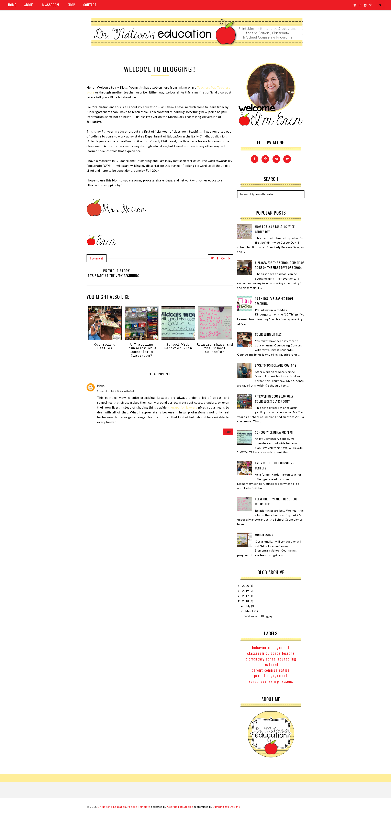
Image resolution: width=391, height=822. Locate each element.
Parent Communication (271, 670)
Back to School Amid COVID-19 (275, 365)
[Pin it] (229, 258)
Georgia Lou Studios (180, 806)
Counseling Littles (268, 334)
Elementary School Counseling (270, 659)
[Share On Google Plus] (223, 258)
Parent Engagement (271, 675)
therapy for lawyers (182, 407)
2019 (246, 590)
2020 (246, 585)
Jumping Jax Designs (226, 806)
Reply (228, 431)
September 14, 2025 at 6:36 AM (115, 390)
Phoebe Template (138, 806)
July (248, 606)
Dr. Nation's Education (112, 806)
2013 (246, 601)
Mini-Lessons (264, 535)
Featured (270, 664)
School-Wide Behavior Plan (274, 432)
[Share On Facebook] (218, 258)
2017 (246, 596)
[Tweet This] (212, 258)
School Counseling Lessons (271, 681)
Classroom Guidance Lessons (271, 653)
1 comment (96, 258)
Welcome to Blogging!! (260, 616)
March (249, 611)
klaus (101, 386)
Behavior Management (270, 647)
